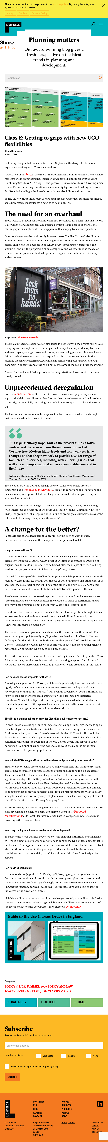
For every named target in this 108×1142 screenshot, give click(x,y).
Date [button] (81, 1002)
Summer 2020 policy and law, (50, 986)
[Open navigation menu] (100, 24)
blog (28, 174)
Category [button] (18, 1002)
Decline (23, 13)
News (95, 1056)
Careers (37, 1112)
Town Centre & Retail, (23, 991)
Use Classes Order (56, 991)
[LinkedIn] (9, 47)
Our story (38, 1101)
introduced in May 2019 (38, 489)
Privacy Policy (39, 13)
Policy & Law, (15, 986)
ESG (35, 1105)
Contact (37, 1116)
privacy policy (51, 1066)
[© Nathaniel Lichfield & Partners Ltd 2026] (13, 27)
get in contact (74, 906)
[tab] (21, 1002)
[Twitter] (13, 47)
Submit (12, 1077)
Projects (67, 1101)
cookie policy (60, 4)
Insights (71, 1056)
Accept (10, 13)
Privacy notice (68, 1122)
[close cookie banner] (104, 6)
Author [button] (50, 1002)
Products (67, 1109)
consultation (23, 394)
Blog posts (48, 1056)
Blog (35, 1109)
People (65, 1112)
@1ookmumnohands (28, 337)
